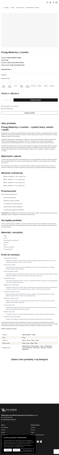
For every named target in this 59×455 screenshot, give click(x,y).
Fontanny (33, 427)
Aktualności (4, 434)
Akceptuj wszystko (27, 450)
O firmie (3, 429)
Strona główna (4, 427)
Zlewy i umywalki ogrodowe (37, 434)
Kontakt (3, 432)
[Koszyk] (50, 2)
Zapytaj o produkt (29, 113)
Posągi (32, 432)
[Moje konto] (53, 2)
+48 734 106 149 (7, 417)
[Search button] (47, 2)
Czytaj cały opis (5, 69)
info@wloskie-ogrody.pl (9, 419)
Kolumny (33, 429)
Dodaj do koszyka (35, 100)
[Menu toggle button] (56, 2)
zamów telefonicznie (8, 108)
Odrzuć (16, 450)
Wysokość (4, 74)
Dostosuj (8, 450)
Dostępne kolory (5, 78)
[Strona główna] (2, 7)
